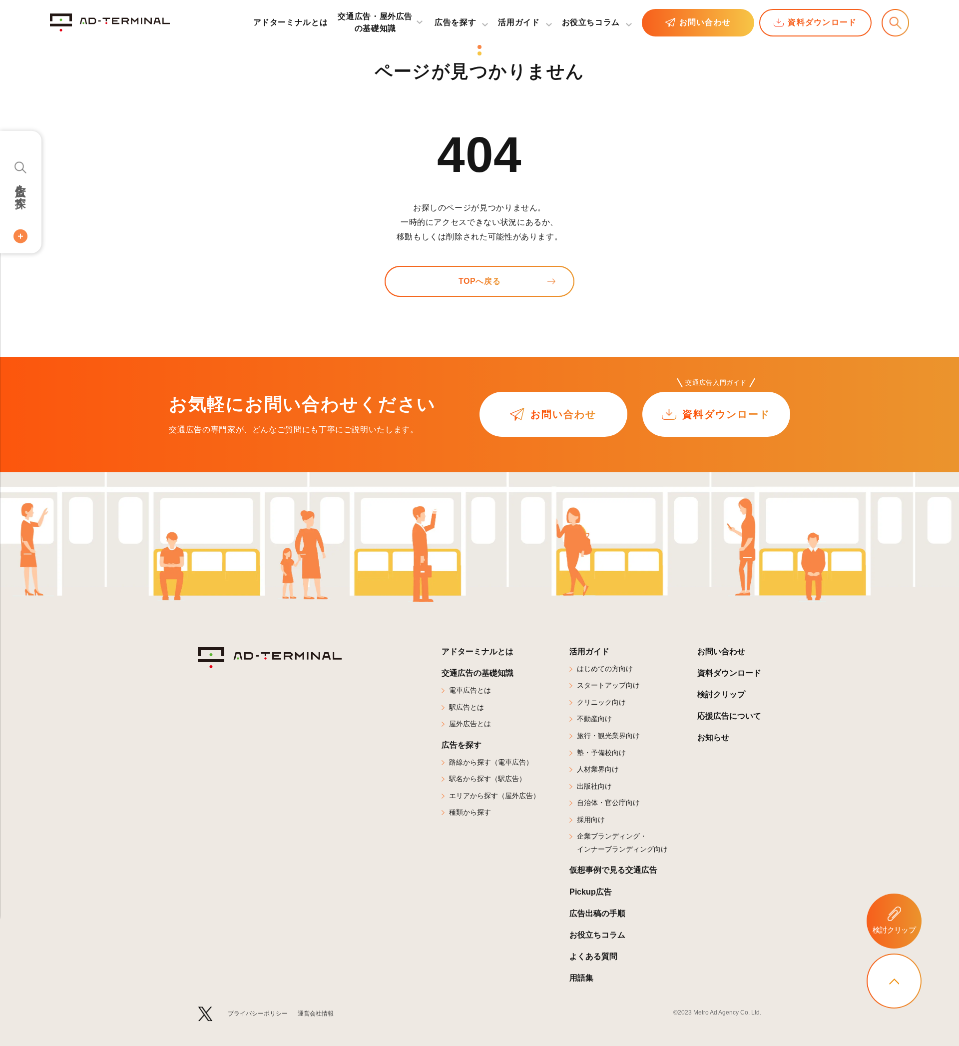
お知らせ (713, 737)
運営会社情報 (316, 1013)
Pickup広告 (590, 892)
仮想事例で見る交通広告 (613, 870)
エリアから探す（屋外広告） (494, 796)
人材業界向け (598, 769)
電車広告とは (470, 690)
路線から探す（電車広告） (491, 762)
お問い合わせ (705, 22)
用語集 (581, 978)
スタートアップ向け (608, 685)
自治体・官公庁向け (608, 803)
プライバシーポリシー (258, 1013)
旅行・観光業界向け (608, 736)
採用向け (591, 820)
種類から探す (470, 812)
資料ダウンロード (822, 22)
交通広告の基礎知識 (477, 673)
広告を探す (20, 189)
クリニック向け (601, 702)
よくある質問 (593, 956)
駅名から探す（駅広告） (487, 779)
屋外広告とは (470, 724)
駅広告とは (466, 707)
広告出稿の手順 (597, 913)
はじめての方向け (605, 669)
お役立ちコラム (591, 22)
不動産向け (594, 719)
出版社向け (594, 786)
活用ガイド (589, 651)
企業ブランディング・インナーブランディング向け (622, 842)
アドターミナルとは (290, 22)
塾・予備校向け (601, 753)
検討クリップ (721, 694)
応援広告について (729, 716)
